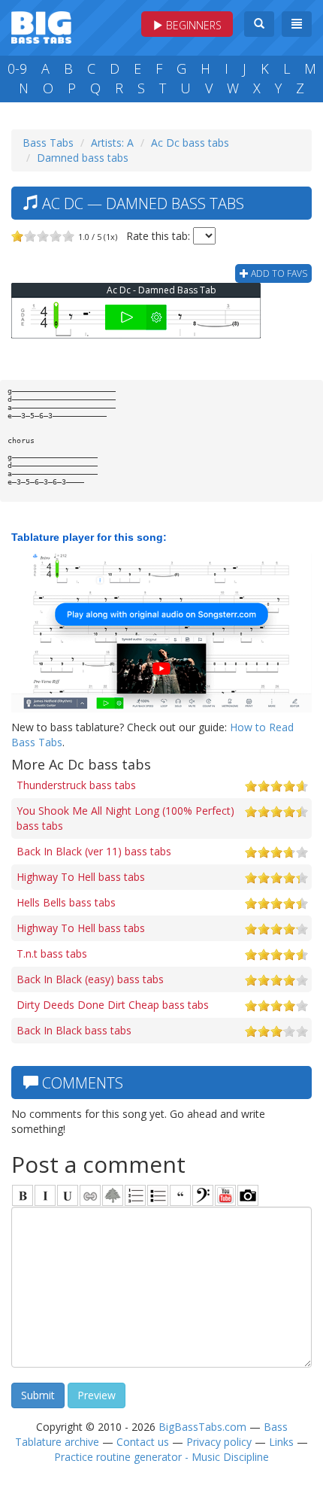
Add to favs (278, 273)
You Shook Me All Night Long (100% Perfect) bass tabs (125, 818)
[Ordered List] (135, 1195)
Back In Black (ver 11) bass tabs (94, 851)
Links (281, 1442)
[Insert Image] (112, 1195)
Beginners (192, 25)
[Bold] (22, 1195)
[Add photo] (247, 1195)
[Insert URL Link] (90, 1195)
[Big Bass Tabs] (41, 26)
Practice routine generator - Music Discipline (161, 1457)
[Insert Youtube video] (225, 1195)
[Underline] (67, 1195)
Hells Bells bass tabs (66, 902)
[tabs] (202, 1195)
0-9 (17, 68)
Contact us (142, 1442)
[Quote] (180, 1195)
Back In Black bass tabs (74, 1030)
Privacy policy (219, 1442)
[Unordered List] (157, 1195)
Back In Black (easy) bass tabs (90, 979)
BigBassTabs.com (202, 1427)
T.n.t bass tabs (52, 953)
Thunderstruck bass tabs (76, 785)
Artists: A (112, 142)
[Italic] (45, 1195)
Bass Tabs (48, 142)
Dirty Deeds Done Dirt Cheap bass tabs (113, 1005)
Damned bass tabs (82, 157)
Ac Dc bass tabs (190, 142)
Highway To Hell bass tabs (81, 877)
